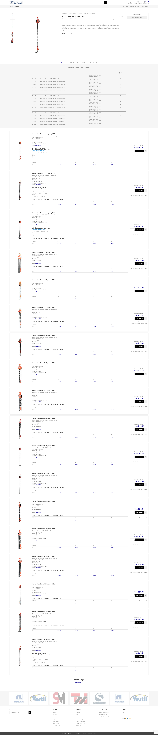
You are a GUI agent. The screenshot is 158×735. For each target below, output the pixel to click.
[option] (12, 17)
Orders (77, 714)
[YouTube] (126, 712)
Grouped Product (137, 14)
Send (30, 712)
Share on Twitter (67, 33)
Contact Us (93, 62)
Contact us (55, 714)
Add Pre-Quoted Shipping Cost (38, 150)
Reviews (84, 62)
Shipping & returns (56, 723)
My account (130, 3)
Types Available (137, 17)
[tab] (63, 62)
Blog (54, 719)
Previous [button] (12, 13)
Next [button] (12, 43)
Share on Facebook (69, 33)
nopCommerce (69, 733)
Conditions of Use (56, 725)
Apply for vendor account (104, 712)
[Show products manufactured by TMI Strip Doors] (79, 698)
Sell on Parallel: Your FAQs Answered (106, 716)
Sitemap (54, 712)
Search (105, 2)
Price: (136, 148)
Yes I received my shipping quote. (40, 152)
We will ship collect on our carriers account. (40, 155)
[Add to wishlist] (145, 151)
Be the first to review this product (116, 18)
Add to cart (139, 151)
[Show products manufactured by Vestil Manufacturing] (38, 698)
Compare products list (138, 3)
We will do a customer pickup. (39, 157)
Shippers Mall (38, 145)
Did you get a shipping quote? (38, 148)
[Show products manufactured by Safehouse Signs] (99, 698)
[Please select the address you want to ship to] (138, 193)
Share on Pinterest (71, 33)
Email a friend (73, 33)
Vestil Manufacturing (72, 18)
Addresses (78, 716)
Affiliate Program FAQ (103, 714)
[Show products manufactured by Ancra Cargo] (18, 698)
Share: (63, 33)
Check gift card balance (80, 721)
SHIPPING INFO (74, 62)
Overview (63, 62)
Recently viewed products (81, 719)
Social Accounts (56, 721)
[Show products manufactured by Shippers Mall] (58, 698)
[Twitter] (123, 712)
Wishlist (77, 727)
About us (55, 727)
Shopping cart (78, 725)
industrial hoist (78, 682)
